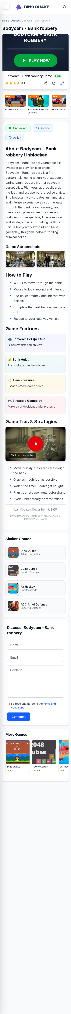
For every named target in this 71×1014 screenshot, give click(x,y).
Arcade (15, 20)
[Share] (45, 83)
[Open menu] (5, 6)
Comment (19, 717)
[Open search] (64, 6)
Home (5, 20)
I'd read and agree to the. (33, 705)
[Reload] (53, 83)
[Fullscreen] (62, 83)
